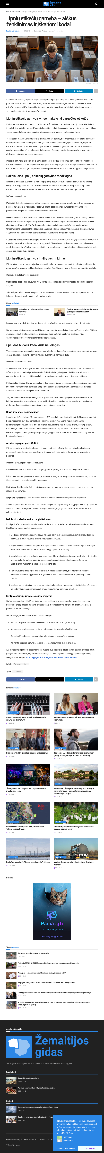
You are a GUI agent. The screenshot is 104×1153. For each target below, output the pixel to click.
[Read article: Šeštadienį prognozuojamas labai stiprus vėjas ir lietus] (11, 1109)
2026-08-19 (11, 723)
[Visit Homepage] (52, 3)
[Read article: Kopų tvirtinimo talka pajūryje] (11, 1080)
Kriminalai (60, 822)
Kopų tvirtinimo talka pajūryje (28, 1078)
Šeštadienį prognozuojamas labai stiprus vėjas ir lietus (38, 1107)
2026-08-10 (58, 832)
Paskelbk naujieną (13, 1140)
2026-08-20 (22, 966)
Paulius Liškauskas (13, 31)
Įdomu (58, 784)
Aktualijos (13, 712)
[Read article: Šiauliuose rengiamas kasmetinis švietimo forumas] (11, 1119)
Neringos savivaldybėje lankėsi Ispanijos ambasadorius (27, 753)
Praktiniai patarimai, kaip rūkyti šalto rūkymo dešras (36, 1088)
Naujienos (16, 11)
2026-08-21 (23, 315)
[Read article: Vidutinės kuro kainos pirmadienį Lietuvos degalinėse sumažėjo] (76, 849)
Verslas (44, 31)
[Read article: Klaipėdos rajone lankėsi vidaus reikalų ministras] (12, 312)
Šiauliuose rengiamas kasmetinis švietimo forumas (36, 1117)
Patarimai (17, 671)
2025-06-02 (22, 1091)
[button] (59, 1137)
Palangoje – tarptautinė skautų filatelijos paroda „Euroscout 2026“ (42, 973)
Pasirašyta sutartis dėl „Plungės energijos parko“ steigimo (28, 862)
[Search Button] (96, 4)
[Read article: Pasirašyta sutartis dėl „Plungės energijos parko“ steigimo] (28, 849)
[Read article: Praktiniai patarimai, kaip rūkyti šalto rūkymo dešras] (11, 1090)
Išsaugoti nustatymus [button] (65, 1148)
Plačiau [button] (69, 1133)
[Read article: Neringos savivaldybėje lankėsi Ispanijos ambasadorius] (28, 740)
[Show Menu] (7, 4)
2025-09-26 (22, 1081)
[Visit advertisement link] (52, 911)
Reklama (43, 1140)
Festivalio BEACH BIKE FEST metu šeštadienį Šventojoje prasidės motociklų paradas (48, 963)
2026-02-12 (28, 31)
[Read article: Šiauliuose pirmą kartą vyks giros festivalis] (11, 955)
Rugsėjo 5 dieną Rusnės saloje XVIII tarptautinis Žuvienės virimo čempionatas (46, 983)
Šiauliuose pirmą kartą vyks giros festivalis (33, 953)
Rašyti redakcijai (30, 1140)
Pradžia (9, 11)
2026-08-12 (11, 794)
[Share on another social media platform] (96, 91)
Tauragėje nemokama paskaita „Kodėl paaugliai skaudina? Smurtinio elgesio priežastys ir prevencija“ (54, 992)
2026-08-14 (58, 723)
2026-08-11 (58, 797)
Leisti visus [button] (90, 1148)
